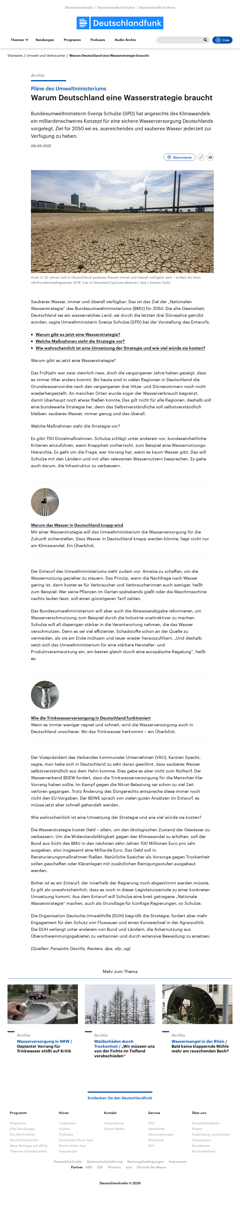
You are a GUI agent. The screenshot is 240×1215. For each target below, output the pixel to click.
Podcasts (97, 39)
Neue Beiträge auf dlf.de (29, 1146)
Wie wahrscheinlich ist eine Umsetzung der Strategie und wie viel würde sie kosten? (120, 347)
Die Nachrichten (22, 1134)
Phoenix (114, 1167)
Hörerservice (114, 1123)
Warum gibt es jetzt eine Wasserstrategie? (78, 334)
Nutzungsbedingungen (145, 1161)
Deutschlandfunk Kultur (116, 7)
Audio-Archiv (125, 39)
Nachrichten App (72, 1146)
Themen (17, 39)
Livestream (67, 1123)
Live (226, 40)
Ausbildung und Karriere (211, 1134)
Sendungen (45, 39)
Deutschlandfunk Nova (157, 7)
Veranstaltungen (161, 1134)
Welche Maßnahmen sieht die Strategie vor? (80, 341)
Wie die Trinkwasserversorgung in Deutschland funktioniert (91, 717)
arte (129, 1167)
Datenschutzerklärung (105, 1161)
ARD (88, 1167)
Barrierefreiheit (203, 1151)
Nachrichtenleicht (24, 1140)
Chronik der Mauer (152, 1167)
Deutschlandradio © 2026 (120, 1183)
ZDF (100, 1167)
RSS (151, 1146)
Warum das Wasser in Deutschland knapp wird (77, 525)
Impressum (178, 1161)
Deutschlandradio (79, 7)
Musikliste (156, 1140)
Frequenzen (68, 1151)
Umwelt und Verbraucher (45, 55)
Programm (72, 39)
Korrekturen (201, 1146)
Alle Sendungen (22, 1129)
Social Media (114, 1129)
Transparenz (201, 1140)
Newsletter (156, 1129)
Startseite (15, 55)
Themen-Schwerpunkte (28, 1151)
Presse (197, 1129)
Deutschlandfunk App (76, 1140)
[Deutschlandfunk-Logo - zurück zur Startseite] (120, 23)
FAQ (151, 1123)
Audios (64, 1129)
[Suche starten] (205, 40)
